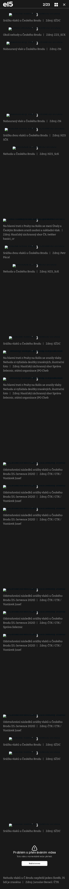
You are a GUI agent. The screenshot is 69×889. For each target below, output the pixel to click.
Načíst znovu (34, 863)
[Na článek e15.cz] (8, 4)
